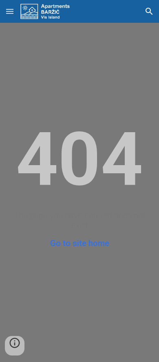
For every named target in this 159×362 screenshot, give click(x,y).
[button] (10, 11)
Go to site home (79, 243)
